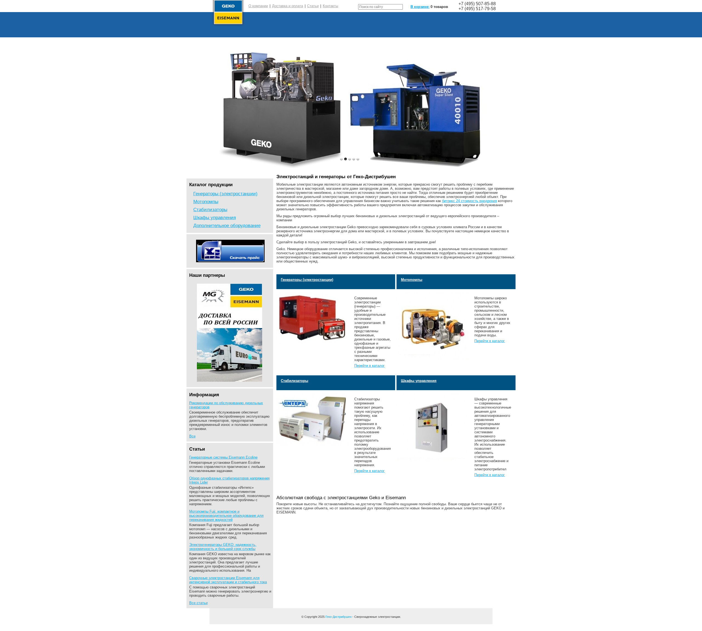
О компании (258, 6)
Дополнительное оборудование (227, 225)
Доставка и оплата (287, 6)
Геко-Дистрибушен (338, 616)
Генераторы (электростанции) (225, 193)
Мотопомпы (205, 201)
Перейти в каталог (369, 366)
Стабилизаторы (210, 209)
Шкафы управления (214, 217)
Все (192, 436)
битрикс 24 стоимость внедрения (469, 201)
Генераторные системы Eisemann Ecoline (223, 457)
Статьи (313, 6)
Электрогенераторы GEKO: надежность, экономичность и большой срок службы (222, 547)
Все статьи (198, 603)
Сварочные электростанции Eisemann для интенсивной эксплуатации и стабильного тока (228, 580)
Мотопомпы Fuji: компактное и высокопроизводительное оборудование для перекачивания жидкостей (226, 515)
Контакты (330, 6)
